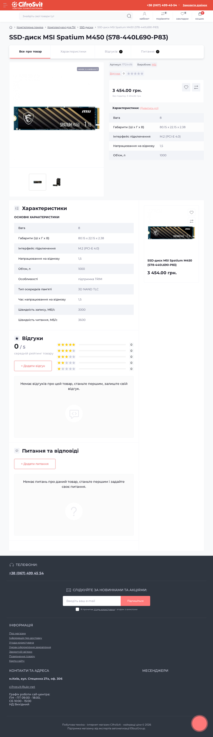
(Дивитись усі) (149, 108)
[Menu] (5, 5)
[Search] (129, 16)
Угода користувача (104, 609)
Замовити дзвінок (195, 5)
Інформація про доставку (25, 637)
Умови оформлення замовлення (30, 647)
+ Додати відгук (33, 366)
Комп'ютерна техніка (30, 27)
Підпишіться (135, 600)
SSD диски (86, 27)
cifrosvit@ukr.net (22, 687)
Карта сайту (17, 660)
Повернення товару (22, 656)
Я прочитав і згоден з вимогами (109, 609)
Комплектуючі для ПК (61, 27)
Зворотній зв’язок (20, 651)
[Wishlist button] (186, 87)
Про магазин (17, 633)
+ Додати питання (35, 464)
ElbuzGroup (137, 728)
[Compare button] (196, 87)
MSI (154, 64)
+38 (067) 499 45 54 (26, 573)
